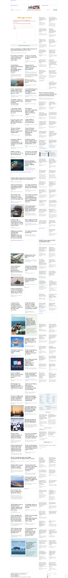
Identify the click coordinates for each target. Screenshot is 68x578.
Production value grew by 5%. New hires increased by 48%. (47, 244)
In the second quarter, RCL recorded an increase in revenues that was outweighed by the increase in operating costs (53, 62)
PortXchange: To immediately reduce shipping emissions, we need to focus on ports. (17, 386)
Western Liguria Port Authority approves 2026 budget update (53, 512)
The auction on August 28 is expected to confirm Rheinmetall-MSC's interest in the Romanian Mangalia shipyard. (31, 198)
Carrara (41, 401)
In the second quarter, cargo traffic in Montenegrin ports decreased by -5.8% (43, 114)
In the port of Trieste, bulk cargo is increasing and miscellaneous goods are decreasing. (31, 386)
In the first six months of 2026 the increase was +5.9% (19, 52)
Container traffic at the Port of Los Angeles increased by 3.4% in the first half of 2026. (53, 531)
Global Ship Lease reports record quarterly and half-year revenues (42, 183)
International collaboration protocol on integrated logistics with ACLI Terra (52, 380)
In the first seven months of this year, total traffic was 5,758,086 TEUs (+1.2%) (43, 65)
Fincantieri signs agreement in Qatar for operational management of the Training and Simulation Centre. (52, 460)
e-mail (25, 574)
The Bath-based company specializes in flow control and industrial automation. (52, 525)
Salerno (54, 397)
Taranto (54, 399)
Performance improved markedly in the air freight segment (42, 352)
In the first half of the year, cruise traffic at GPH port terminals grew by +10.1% (42, 513)
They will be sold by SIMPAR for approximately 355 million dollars (53, 331)
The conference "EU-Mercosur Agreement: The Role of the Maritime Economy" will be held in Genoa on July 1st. (43, 417)
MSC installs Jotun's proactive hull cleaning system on (43, 103)
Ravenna (54, 396)
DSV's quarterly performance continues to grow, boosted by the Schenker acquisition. (42, 375)
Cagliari (41, 400)
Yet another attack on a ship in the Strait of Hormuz (31, 506)
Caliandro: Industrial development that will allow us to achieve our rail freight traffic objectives (17, 471)
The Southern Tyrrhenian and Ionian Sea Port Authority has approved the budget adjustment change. (43, 262)
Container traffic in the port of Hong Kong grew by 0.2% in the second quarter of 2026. (53, 542)
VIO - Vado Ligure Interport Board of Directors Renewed (52, 357)
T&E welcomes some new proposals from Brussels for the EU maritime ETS (16, 530)
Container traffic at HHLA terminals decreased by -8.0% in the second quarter (53, 72)
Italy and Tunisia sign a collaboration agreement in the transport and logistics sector (52, 273)
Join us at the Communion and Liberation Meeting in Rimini (42, 19)
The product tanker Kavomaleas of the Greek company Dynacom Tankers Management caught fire (42, 496)
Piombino (48, 402)
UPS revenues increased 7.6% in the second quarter (42, 295)
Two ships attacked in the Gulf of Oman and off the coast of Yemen (31, 186)
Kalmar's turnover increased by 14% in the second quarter (43, 365)
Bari (40, 398)
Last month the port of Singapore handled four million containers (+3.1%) (31, 91)
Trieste (54, 401)
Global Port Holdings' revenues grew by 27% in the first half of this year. (31, 268)
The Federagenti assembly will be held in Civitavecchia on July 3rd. (52, 416)
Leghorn (48, 399)
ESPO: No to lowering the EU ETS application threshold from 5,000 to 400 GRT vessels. (31, 518)
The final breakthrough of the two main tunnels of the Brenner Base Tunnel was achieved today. (53, 283)
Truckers (48, 409)
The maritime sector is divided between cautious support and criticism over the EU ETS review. (17, 507)
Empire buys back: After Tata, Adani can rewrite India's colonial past (52, 433)
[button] (56, 9)
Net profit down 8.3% (52, 300)
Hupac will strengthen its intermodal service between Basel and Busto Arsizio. (52, 30)
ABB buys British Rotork (52, 522)
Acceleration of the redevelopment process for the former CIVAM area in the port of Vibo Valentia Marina (42, 142)
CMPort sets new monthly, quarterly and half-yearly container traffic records (52, 553)
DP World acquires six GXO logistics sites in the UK (42, 171)
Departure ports (52, 152)
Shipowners (41, 407)
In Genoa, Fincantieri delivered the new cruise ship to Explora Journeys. (31, 435)
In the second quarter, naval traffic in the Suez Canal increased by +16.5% (31, 280)
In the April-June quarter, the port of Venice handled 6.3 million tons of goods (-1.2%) (43, 160)
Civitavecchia (42, 402)
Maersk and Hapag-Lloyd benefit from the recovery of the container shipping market (30, 163)
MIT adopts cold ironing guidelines (52, 503)
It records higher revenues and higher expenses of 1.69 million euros (43, 267)
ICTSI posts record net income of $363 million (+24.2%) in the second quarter (42, 222)
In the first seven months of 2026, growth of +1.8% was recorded (53, 56)
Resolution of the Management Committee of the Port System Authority (43, 330)
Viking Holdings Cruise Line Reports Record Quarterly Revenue (42, 51)
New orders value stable (42, 368)
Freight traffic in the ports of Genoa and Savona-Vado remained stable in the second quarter (23, 178)
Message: (14, 28)
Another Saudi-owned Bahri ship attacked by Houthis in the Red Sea (42, 282)
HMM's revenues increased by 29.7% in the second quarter (17, 153)
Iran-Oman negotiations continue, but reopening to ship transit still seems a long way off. (31, 224)
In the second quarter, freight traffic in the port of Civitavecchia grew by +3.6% (17, 91)
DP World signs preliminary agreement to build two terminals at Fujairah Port (42, 358)
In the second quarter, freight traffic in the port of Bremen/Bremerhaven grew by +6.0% (24, 49)
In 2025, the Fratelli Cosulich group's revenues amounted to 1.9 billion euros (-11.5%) (42, 123)
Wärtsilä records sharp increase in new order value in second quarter (52, 471)
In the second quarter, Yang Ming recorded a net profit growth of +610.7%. (17, 187)
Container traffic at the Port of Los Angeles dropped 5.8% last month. (52, 51)
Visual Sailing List (44, 153)
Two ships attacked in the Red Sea (31, 231)
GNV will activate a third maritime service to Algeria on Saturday (43, 191)
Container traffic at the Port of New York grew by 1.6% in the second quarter (43, 210)
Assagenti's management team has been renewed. (52, 347)
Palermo (48, 401)
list (44, 403)
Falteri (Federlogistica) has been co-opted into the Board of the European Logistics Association (52, 375)
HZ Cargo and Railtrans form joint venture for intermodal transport (53, 210)
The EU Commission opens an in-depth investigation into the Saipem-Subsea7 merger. (23, 458)
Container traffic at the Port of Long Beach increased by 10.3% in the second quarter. (52, 564)
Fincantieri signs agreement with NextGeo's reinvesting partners (52, 304)
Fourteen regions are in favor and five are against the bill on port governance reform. (53, 336)
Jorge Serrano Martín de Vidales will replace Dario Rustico (52, 88)
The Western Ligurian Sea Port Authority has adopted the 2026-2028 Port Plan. (52, 249)
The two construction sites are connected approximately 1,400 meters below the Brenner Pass (53, 289)
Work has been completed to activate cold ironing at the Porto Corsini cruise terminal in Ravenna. (53, 133)
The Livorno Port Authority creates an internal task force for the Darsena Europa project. (48, 94)
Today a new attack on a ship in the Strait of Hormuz (43, 491)
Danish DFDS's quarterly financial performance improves (42, 72)
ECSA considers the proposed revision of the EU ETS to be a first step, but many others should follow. (16, 518)
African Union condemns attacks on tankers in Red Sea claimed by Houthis (16, 435)
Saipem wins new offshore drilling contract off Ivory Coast (52, 365)
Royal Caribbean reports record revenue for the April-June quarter (17, 375)
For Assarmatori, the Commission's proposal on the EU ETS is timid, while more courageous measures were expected (30, 532)
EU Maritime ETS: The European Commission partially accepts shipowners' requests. (31, 545)
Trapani (54, 400)
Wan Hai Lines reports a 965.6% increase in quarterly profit (53, 103)
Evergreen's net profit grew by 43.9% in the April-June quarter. (31, 153)
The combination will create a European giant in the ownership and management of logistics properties (31, 261)
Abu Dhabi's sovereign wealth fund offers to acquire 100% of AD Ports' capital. (31, 111)
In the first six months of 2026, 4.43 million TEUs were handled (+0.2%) (42, 215)
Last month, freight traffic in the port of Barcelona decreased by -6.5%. (16, 110)
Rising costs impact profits (43, 186)
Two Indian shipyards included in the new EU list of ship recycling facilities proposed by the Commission (31, 409)
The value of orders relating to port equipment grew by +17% (43, 342)
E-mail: (14, 25)
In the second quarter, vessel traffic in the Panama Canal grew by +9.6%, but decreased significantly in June (31, 208)
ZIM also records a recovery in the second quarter (30, 81)
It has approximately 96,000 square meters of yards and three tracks (42, 277)
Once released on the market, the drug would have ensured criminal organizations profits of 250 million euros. (43, 476)
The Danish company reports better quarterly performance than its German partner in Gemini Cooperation (30, 169)
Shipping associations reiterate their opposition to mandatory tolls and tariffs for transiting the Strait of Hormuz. (16, 234)
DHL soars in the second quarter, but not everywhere (52, 171)
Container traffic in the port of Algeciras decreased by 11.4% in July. (43, 30)
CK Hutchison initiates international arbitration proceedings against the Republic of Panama (17, 68)
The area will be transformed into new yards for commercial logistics (43, 148)
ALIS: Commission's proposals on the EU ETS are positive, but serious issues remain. (43, 504)
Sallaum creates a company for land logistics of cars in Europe (42, 41)
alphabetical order (53, 154)
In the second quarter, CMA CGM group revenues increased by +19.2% (31, 375)
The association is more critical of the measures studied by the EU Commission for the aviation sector (17, 536)
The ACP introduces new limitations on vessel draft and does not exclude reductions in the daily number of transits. (31, 214)
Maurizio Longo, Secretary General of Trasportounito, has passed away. (53, 123)
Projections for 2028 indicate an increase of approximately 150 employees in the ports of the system (52, 255)
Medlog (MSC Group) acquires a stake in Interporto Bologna (17, 466)
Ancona (41, 396)
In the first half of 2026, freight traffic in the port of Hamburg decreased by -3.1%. (31, 141)
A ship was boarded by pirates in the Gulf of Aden (31, 57)
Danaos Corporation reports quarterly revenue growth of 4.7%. (52, 191)
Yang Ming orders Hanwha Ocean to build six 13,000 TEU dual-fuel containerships (43, 482)
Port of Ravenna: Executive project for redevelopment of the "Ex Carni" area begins (53, 19)
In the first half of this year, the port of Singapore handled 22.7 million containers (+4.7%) (43, 564)
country (51, 155)
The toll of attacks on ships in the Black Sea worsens (53, 481)
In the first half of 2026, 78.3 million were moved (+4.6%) (52, 558)
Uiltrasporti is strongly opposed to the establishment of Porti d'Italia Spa (43, 552)
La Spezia (48, 398)
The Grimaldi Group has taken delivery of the (53, 113)
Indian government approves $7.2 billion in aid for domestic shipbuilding (30, 398)
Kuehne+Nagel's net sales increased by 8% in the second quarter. (42, 348)
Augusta (41, 397)
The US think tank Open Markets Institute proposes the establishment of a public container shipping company (31, 362)
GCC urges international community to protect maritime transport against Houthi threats (42, 460)
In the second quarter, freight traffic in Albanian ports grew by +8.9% (31, 352)
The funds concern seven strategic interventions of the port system (42, 537)
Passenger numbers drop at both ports (16, 181)
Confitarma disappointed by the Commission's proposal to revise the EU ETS (52, 492)
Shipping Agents (42, 409)
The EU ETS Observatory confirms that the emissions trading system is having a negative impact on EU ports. (31, 322)
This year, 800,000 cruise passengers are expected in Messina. (53, 201)
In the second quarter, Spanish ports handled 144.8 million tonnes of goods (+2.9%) (31, 447)
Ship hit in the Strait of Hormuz (30, 100)
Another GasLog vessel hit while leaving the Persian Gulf (52, 222)
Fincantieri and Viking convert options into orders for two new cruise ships (17, 58)
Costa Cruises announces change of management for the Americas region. (53, 83)
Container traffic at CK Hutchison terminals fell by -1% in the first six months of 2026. (17, 142)
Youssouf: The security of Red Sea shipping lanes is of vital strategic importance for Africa (16, 441)
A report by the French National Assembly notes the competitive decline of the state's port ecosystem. (17, 306)
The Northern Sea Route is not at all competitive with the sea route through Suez (17, 197)
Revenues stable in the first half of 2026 (16, 191)
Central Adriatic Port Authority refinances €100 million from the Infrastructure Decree (43, 531)
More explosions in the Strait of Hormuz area (31, 220)
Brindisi (41, 399)
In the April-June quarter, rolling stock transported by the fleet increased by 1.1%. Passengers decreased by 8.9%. (43, 77)
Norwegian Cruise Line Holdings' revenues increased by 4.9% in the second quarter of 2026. (31, 341)
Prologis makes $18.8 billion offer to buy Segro (30, 256)
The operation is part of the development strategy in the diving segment (53, 309)
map (52, 403)
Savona (54, 398)
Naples (48, 400)
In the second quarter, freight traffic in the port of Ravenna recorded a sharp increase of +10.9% (52, 161)
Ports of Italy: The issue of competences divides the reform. (16, 491)
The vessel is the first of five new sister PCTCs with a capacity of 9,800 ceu (53, 117)
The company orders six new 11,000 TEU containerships (52, 108)
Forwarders (41, 408)
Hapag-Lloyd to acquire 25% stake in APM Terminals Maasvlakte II (31, 67)
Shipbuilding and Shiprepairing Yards (52, 407)
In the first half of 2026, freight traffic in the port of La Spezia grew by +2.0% (17, 121)
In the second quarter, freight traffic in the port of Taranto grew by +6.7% (52, 41)
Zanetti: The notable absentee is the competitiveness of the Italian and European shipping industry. (52, 498)
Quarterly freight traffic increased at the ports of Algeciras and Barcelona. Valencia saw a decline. (42, 305)
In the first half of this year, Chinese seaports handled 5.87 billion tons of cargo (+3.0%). (31, 478)
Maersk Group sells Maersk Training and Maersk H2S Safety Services (53, 141)
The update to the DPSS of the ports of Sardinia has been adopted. (43, 326)
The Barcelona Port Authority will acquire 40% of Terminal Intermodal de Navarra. (31, 467)
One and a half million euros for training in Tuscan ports (52, 261)
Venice (54, 402)
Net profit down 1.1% (52, 67)
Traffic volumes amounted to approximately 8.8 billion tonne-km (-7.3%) (30, 312)
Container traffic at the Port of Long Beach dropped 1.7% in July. (43, 61)
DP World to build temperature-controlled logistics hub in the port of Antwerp (52, 183)
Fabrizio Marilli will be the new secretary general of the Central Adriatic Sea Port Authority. (43, 249)
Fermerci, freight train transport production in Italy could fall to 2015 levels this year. (17, 398)
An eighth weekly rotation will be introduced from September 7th (52, 35)
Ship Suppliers (49, 408)
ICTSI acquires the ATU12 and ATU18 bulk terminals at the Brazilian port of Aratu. (53, 326)
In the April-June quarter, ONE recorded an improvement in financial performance (17, 268)
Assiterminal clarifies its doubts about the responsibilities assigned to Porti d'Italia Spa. (42, 523)
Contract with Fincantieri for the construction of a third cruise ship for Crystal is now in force (17, 222)
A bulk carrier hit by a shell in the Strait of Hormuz (43, 201)
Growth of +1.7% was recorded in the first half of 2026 (53, 569)
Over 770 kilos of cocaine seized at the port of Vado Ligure (43, 470)
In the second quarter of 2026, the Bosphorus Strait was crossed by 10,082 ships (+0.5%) (17, 290)
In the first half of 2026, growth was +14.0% (31, 284)
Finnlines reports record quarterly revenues (52, 230)
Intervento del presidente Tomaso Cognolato (47, 445)
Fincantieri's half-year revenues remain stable (17, 351)
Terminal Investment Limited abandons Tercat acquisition (43, 132)
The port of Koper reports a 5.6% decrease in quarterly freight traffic (16, 130)
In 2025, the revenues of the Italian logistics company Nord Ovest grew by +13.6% (53, 296)
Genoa (48, 396)
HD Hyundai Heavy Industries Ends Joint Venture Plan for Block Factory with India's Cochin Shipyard (43, 434)
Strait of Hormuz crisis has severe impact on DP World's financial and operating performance (31, 131)
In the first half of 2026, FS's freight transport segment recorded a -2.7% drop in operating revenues (31, 305)
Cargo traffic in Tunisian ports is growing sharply (29, 121)
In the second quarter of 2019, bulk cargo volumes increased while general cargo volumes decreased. (16, 448)
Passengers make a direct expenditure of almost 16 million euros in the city (53, 205)
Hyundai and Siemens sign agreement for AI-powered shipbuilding (30, 421)
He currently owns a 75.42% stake (30, 116)
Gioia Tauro (48, 397)
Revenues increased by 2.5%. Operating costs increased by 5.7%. (52, 76)
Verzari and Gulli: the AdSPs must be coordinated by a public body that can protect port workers (42, 558)
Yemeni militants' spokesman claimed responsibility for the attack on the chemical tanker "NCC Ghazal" (43, 288)
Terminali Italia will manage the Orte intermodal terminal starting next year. (43, 272)
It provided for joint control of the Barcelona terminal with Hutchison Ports (43, 136)
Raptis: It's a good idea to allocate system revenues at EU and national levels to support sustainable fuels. (17, 524)
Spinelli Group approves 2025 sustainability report (47, 241)
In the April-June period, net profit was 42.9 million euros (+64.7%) (53, 234)
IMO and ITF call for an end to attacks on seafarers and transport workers (43, 542)
